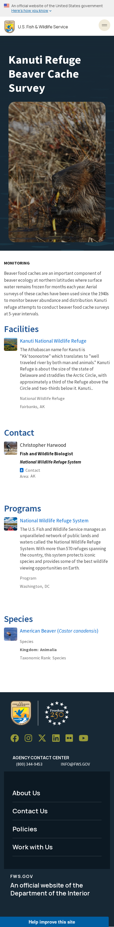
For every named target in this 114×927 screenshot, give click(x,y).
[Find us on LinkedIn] (57, 738)
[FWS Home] (9, 27)
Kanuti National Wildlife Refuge (53, 341)
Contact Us (30, 810)
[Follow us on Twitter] (44, 738)
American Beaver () (59, 631)
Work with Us (32, 846)
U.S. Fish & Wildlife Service (43, 27)
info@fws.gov (75, 764)
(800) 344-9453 (29, 764)
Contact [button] (32, 470)
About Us (26, 792)
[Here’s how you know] (57, 8)
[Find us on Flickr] (71, 738)
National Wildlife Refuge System (54, 520)
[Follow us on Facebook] (16, 738)
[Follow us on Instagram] (30, 738)
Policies (24, 828)
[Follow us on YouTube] (85, 738)
